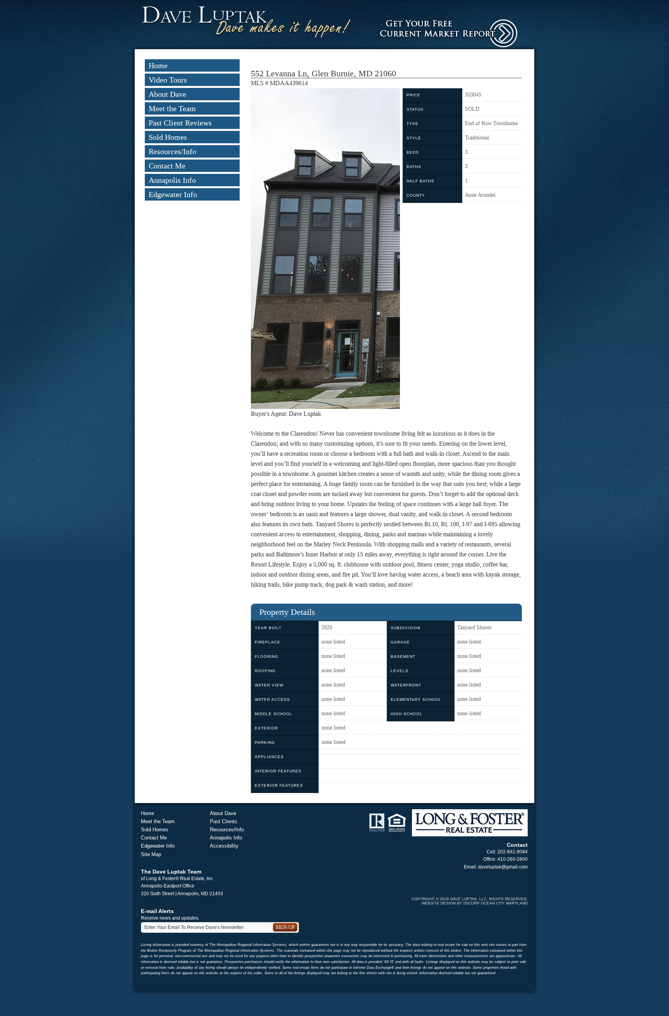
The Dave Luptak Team (171, 871)
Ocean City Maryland (504, 903)
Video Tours (168, 80)
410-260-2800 (512, 859)
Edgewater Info (173, 194)
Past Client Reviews (180, 122)
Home (158, 65)
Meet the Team (172, 108)
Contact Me (167, 165)
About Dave (167, 94)
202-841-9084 (512, 852)
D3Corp (471, 903)
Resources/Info (172, 151)
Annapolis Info (172, 180)
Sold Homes (168, 137)
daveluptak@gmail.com (503, 867)
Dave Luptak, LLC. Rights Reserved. (489, 899)
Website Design (439, 903)
